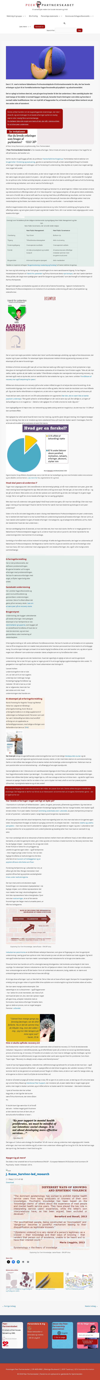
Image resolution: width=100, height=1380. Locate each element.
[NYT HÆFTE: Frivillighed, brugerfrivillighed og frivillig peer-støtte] (20, 1280)
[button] (39, 26)
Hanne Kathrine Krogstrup (53, 159)
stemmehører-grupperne (15, 625)
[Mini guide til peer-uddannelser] (49, 1280)
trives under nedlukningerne (17, 877)
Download (10, 1182)
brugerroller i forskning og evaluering (20, 162)
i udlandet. (16, 1008)
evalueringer (18, 898)
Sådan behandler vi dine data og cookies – (35, 1334)
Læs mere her (32, 478)
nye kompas (68, 273)
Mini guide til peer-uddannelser (45, 1289)
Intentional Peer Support (35, 1083)
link (26, 727)
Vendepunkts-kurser (73, 756)
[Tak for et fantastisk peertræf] (79, 1280)
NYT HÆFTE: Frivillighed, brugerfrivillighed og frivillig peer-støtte (19, 1290)
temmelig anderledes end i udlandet (53, 811)
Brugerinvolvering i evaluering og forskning (42, 265)
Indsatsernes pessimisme (15, 952)
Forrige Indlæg (9, 1306)
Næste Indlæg (91, 1306)
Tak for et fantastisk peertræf (74, 1289)
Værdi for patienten (34, 273)
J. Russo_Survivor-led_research (27, 1174)
